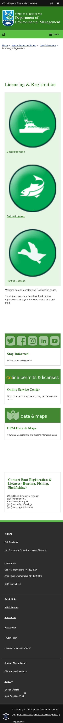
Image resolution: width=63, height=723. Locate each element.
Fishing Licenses (16, 216)
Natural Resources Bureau (24, 45)
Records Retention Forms (16, 647)
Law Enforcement (48, 45)
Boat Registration (16, 151)
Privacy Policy (11, 637)
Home (5, 45)
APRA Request (11, 607)
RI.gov (8, 681)
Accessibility (10, 627)
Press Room (10, 617)
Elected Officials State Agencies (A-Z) (14, 692)
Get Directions (11, 542)
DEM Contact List (13, 583)
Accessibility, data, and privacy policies (40, 714)
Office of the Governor (15, 671)
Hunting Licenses (16, 280)
